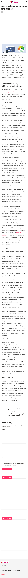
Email (3, 452)
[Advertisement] (14, 28)
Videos (9, 570)
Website (4, 457)
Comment (4, 429)
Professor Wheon (16, 570)
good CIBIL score (12, 92)
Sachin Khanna (8, 11)
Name (4, 446)
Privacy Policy (4, 570)
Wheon (5, 565)
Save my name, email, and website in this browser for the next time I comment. (14, 464)
